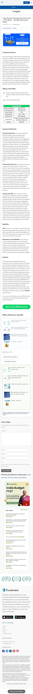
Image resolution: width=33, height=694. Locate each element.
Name (3, 449)
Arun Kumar (20, 537)
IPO (17, 413)
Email (3, 453)
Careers (4, 626)
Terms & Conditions (7, 633)
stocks (4, 414)
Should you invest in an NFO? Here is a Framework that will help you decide (15, 531)
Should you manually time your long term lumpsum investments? (15, 514)
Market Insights (8, 22)
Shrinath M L (9, 543)
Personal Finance (9, 20)
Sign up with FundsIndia (16, 691)
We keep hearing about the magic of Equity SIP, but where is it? (16, 541)
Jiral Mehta (9, 516)
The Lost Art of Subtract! (11, 537)
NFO (5, 19)
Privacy (4, 631)
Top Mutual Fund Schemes (9, 641)
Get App (14, 7)
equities (5, 412)
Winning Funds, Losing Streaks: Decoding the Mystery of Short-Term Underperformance (16, 520)
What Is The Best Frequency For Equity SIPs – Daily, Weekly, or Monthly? (16, 560)
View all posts (24, 509)
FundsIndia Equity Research (20, 412)
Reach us (5, 630)
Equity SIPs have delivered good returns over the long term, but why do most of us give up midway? (16, 553)
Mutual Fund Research (10, 16)
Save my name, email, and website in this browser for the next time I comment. (15, 465)
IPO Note (14, 28)
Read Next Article (10, 361)
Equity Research (8, 17)
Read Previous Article (11, 357)
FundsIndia (10, 412)
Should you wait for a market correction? (15, 525)
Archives (6, 25)
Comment (3, 430)
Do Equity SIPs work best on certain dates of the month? (16, 566)
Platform (6, 23)
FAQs (4, 628)
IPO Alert (20, 413)
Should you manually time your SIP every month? (15, 547)
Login (26, 2)
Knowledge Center (7, 643)
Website (3, 458)
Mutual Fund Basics (9, 15)
